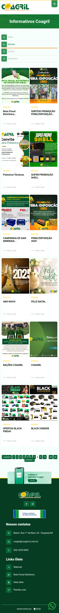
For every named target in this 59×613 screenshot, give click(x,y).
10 (44, 457)
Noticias (11, 44)
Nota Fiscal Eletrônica (24, 574)
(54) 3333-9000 (20, 550)
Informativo (12, 59)
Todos (10, 37)
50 (55, 457)
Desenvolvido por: (24, 609)
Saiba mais (11, 124)
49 (51, 457)
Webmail (17, 567)
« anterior (7, 457)
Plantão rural (19, 589)
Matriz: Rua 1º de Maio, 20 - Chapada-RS (33, 533)
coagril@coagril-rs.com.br (25, 541)
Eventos (11, 51)
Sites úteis (18, 582)
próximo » (29, 460)
